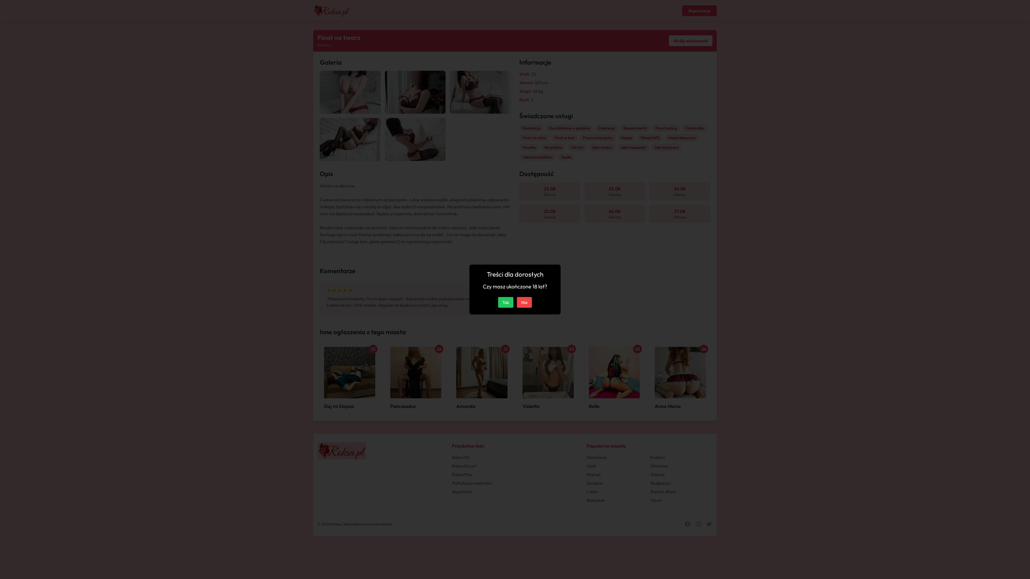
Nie (524, 302)
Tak (505, 302)
